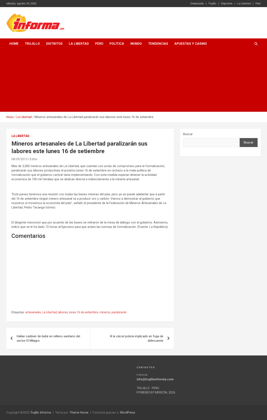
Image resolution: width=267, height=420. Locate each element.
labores (63, 312)
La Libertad (244, 3)
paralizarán (119, 312)
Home (14, 44)
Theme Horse (79, 412)
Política (117, 44)
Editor (34, 159)
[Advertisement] (133, 80)
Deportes (226, 3)
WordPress (127, 412)
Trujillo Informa (40, 412)
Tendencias (158, 44)
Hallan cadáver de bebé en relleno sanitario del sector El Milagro (48, 338)
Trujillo (212, 3)
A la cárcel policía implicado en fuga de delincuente (136, 338)
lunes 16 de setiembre (83, 312)
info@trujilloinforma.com (155, 379)
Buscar (188, 134)
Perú (258, 3)
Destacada (197, 3)
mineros (104, 312)
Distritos (54, 44)
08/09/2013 (19, 159)
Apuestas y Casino (190, 44)
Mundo (136, 44)
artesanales (33, 312)
